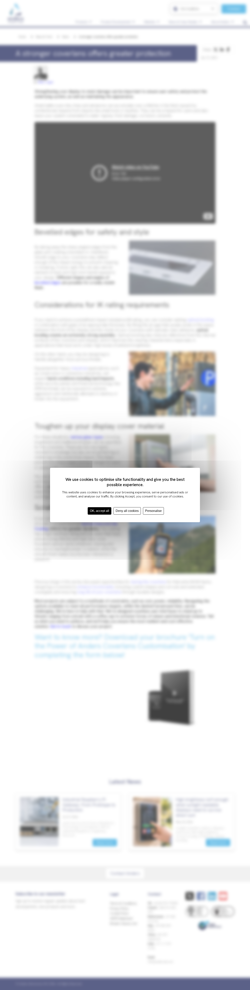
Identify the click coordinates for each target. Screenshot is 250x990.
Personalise (153, 510)
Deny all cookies (127, 510)
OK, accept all (99, 510)
